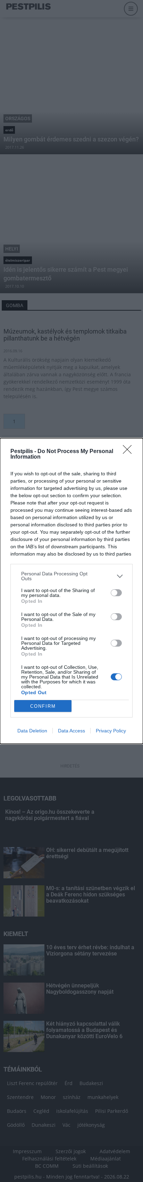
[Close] (129, 451)
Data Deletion (32, 730)
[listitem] (71, 576)
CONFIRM (43, 706)
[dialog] (71, 591)
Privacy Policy (111, 730)
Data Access (71, 730)
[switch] (116, 592)
